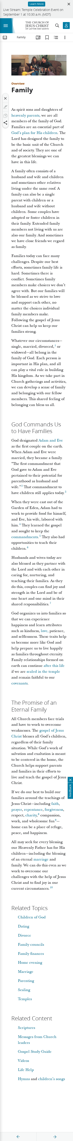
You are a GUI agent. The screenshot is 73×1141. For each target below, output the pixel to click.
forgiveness (54, 809)
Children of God (32, 917)
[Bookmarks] (47, 37)
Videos (23, 1060)
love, (44, 630)
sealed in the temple (43, 671)
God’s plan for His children (34, 132)
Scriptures (26, 1027)
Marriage (25, 971)
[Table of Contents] (5, 37)
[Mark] (5, 107)
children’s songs (51, 1079)
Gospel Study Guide (35, 1051)
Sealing (24, 989)
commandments (24, 537)
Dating (23, 926)
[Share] (5, 122)
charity (30, 815)
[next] (55, 1137)
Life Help (26, 1069)
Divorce (24, 935)
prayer (16, 809)
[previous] (18, 1137)
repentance (33, 809)
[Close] (5, 98)
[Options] (65, 37)
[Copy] (5, 115)
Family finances (31, 953)
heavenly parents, (25, 115)
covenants (19, 683)
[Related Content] (56, 37)
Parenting (26, 980)
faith (55, 803)
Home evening (30, 962)
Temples (25, 999)
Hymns (24, 1079)
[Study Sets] (38, 37)
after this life (54, 665)
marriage (40, 859)
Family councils (31, 944)
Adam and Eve (51, 440)
